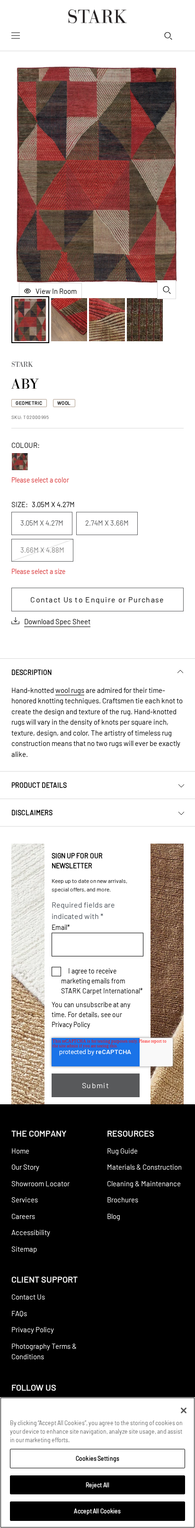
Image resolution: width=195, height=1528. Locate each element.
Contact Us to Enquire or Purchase (97, 599)
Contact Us (28, 1296)
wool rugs (69, 690)
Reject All (97, 1485)
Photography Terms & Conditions (44, 1351)
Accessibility (30, 1232)
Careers (23, 1216)
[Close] (183, 1410)
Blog (113, 1216)
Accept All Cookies (97, 1511)
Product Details (39, 785)
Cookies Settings (97, 1458)
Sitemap (24, 1249)
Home (20, 1150)
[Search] (168, 35)
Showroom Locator (40, 1183)
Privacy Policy (71, 1024)
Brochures (122, 1199)
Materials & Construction (144, 1167)
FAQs (19, 1313)
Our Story (25, 1167)
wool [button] (64, 403)
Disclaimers (32, 813)
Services (24, 1199)
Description (31, 672)
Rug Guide (122, 1150)
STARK (22, 365)
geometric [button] (29, 403)
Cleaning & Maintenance (144, 1183)
